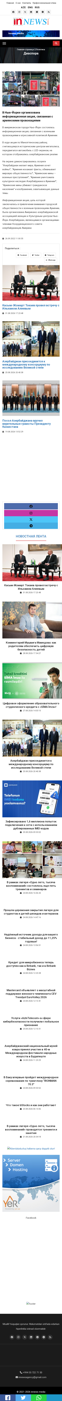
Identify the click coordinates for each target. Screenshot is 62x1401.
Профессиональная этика (44, 3)
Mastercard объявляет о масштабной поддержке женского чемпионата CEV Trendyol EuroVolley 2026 (31, 994)
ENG (30, 7)
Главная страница (25, 49)
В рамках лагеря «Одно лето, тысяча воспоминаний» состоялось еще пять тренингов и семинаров (31, 886)
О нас (18, 3)
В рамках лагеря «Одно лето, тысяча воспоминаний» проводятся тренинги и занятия (31, 1129)
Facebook (23, 255)
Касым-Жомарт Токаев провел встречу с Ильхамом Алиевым (30, 307)
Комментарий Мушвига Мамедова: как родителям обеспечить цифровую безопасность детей (31, 646)
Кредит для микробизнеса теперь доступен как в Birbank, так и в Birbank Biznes (31, 966)
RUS (37, 7)
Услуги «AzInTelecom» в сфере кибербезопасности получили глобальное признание (31, 1021)
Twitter (36, 255)
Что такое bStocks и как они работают (31, 1105)
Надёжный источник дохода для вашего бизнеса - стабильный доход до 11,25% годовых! (31, 938)
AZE (23, 7)
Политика (40, 49)
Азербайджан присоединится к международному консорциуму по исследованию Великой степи (26, 364)
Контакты (26, 3)
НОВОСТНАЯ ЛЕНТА (31, 536)
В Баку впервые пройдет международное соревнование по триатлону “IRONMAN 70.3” (31, 1081)
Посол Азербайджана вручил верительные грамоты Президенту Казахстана (26, 424)
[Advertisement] (31, 470)
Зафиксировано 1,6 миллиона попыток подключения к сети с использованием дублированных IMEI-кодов (31, 825)
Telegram (50, 255)
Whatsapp (51, 260)
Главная (10, 3)
